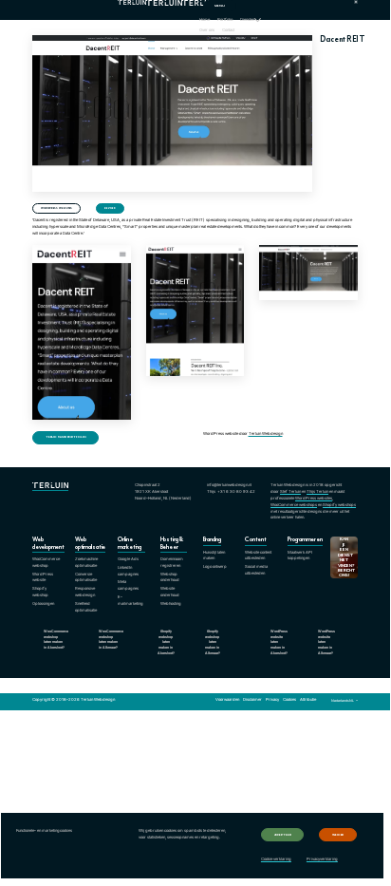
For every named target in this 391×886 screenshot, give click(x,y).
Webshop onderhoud (169, 577)
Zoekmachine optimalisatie (86, 562)
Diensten (247, 19)
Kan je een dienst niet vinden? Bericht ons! (346, 557)
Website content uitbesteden (258, 555)
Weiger (338, 835)
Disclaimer (252, 699)
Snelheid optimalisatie (86, 607)
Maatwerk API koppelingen (300, 555)
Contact (228, 30)
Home (204, 19)
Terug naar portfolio (66, 437)
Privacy (272, 699)
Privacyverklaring (322, 859)
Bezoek (109, 208)
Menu (219, 6)
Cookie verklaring (276, 859)
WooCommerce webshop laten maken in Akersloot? (56, 640)
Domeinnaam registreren (171, 562)
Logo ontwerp (215, 566)
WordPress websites (56, 208)
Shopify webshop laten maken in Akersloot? (166, 642)
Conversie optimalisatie (86, 577)
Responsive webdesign (85, 591)
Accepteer (282, 835)
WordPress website (42, 577)
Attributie (308, 699)
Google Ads (128, 558)
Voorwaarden (227, 699)
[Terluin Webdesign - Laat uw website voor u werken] (153, 10)
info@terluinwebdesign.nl (229, 484)
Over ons (206, 30)
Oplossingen (43, 603)
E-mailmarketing (130, 600)
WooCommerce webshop (46, 562)
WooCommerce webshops (293, 504)
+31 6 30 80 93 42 (236, 491)
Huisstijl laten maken (214, 555)
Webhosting (170, 603)
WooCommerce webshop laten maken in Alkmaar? (111, 640)
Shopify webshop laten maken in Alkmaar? (212, 642)
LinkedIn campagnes (128, 570)
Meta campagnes (128, 585)
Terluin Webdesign (266, 433)
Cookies (289, 699)
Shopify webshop (40, 591)
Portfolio (225, 19)
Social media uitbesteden (256, 569)
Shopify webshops (339, 504)
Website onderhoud (169, 591)
